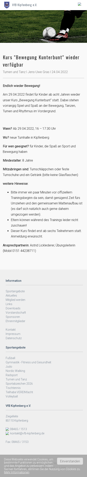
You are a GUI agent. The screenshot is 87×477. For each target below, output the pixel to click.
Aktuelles (11, 295)
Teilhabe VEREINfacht (19, 392)
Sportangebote (15, 291)
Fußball (10, 358)
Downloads (13, 308)
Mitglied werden (15, 299)
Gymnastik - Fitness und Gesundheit (28, 362)
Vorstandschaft (16, 312)
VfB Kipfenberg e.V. (24, 4)
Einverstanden (70, 461)
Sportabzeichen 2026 (19, 383)
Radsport (12, 375)
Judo (9, 366)
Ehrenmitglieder (15, 321)
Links (9, 304)
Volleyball (12, 396)
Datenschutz (14, 338)
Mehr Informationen (16, 472)
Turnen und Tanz (16, 379)
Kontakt (11, 329)
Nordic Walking (15, 370)
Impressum (13, 334)
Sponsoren (13, 316)
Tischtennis (13, 388)
